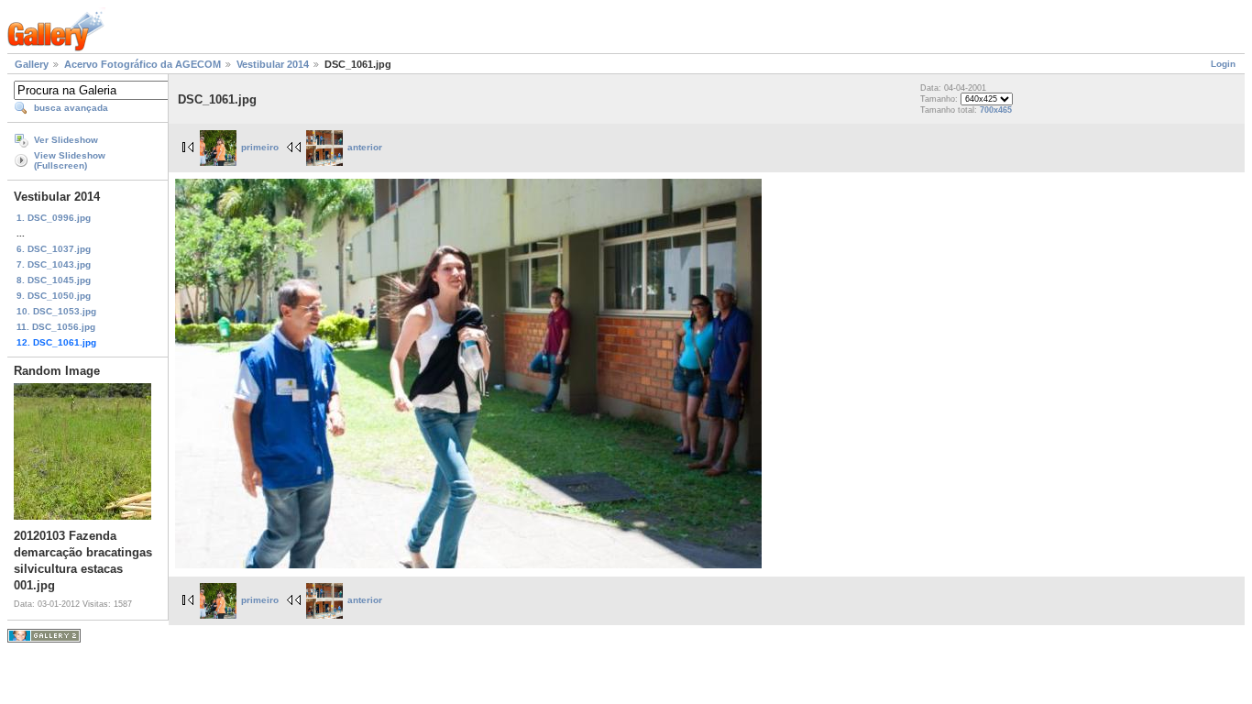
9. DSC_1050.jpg (53, 296)
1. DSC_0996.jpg (53, 218)
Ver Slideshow (66, 140)
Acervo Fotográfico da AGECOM (142, 64)
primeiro (260, 147)
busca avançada (71, 108)
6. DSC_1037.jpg (53, 249)
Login (1223, 64)
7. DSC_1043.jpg (53, 264)
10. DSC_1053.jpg (56, 311)
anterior (364, 147)
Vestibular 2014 (272, 64)
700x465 (996, 110)
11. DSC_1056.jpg (55, 327)
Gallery (32, 64)
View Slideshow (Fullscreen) (69, 160)
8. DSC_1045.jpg (53, 280)
